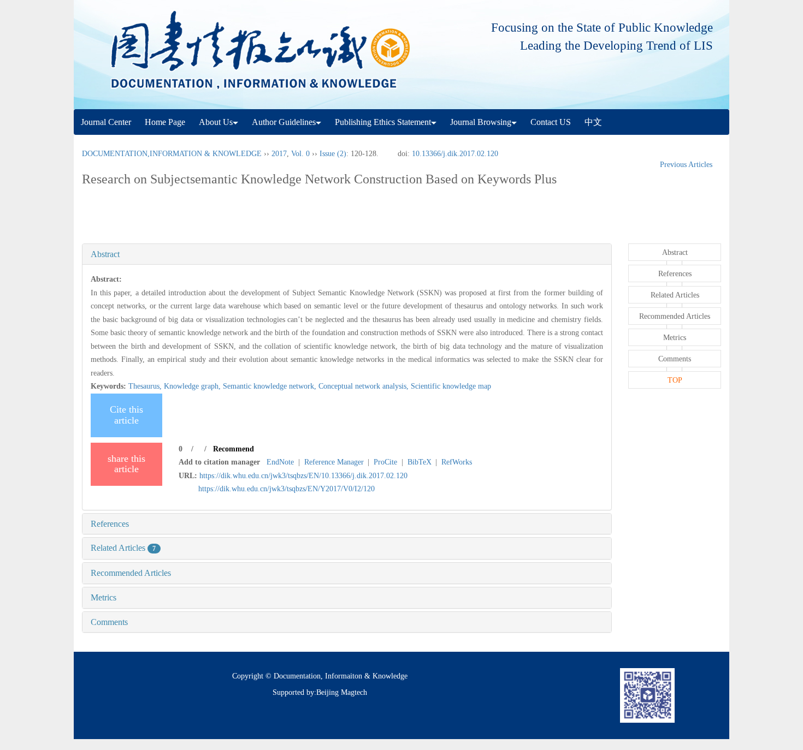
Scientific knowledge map (451, 386)
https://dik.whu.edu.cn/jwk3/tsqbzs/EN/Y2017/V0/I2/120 (286, 489)
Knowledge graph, (193, 386)
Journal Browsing (480, 122)
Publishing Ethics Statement (383, 122)
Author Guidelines (284, 122)
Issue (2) (333, 154)
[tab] (346, 254)
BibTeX (420, 462)
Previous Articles (686, 164)
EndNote (280, 462)
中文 (593, 122)
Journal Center (106, 122)
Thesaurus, (146, 386)
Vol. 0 (300, 154)
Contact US (550, 122)
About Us (216, 122)
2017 (279, 154)
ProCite (385, 462)
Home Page (165, 122)
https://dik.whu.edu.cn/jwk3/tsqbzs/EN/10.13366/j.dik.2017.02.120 (303, 476)
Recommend (233, 449)
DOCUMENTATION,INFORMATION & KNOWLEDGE (172, 154)
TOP (675, 380)
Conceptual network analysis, (364, 386)
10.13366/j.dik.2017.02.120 (455, 154)
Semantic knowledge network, (270, 386)
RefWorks (456, 462)
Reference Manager (334, 462)
